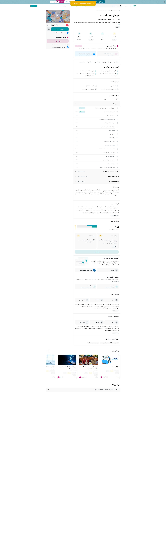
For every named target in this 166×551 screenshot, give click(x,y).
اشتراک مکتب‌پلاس (79, 5)
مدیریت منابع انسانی (99, 10)
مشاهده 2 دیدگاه (96, 251)
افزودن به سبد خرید (60, 29)
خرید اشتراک (79, 45)
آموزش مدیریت (103, 342)
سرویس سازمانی (71, 5)
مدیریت (105, 10)
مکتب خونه (118, 10)
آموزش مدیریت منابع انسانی (112, 342)
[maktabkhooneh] (134, 6)
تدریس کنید (65, 5)
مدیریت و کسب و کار (111, 10)
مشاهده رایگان (82, 108)
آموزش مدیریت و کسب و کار (93, 342)
